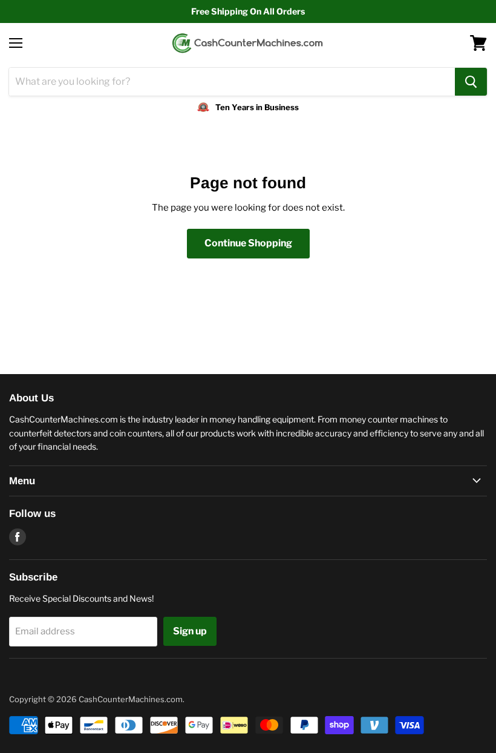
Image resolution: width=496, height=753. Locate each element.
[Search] (471, 82)
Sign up (190, 631)
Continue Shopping (248, 243)
